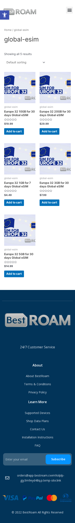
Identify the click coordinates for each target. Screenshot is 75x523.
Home (7, 29)
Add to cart (14, 131)
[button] (4, 15)
